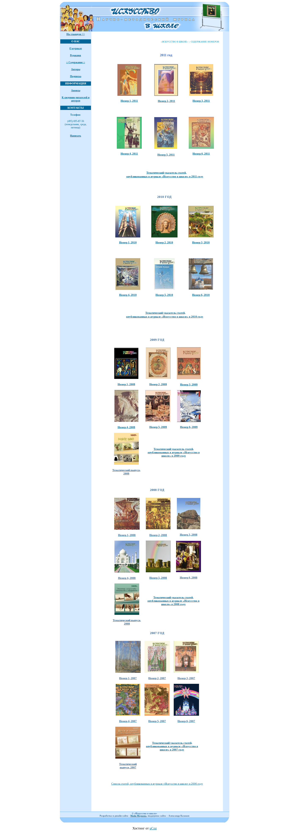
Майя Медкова (138, 816)
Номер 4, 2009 (126, 427)
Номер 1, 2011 (129, 100)
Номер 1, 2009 (126, 384)
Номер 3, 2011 (201, 100)
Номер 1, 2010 (128, 242)
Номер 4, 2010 (128, 294)
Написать (75, 135)
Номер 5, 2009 (158, 427)
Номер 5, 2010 (164, 294)
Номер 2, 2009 (158, 384)
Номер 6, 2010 (201, 294)
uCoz (153, 828)
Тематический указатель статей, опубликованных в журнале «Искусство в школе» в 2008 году (173, 601)
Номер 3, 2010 (201, 242)
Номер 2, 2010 (164, 242)
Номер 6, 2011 (201, 153)
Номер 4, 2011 (129, 153)
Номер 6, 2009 (189, 427)
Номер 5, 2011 (166, 154)
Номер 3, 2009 (189, 384)
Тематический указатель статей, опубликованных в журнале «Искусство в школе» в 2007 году (172, 746)
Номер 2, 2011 (166, 101)
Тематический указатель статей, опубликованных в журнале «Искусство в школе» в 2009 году (174, 452)
